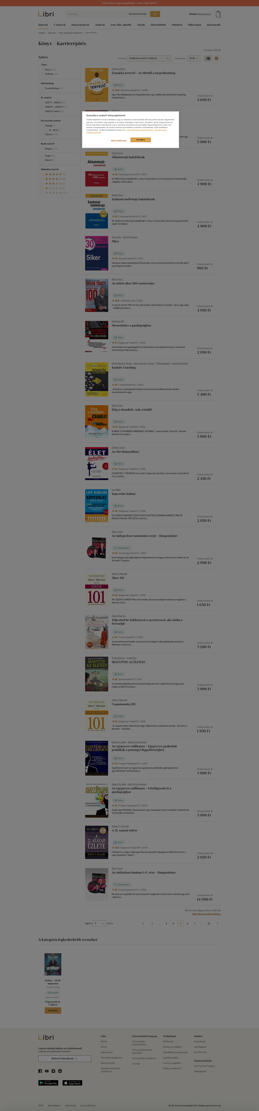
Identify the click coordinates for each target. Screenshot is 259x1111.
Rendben (141, 140)
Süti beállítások (119, 140)
